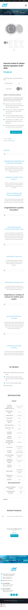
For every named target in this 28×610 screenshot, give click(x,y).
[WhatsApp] (16, 595)
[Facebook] (11, 595)
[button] (3, 1)
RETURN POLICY (15, 601)
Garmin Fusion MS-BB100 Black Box (14, 529)
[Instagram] (14, 595)
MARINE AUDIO (11, 140)
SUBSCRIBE (9, 562)
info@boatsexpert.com (7, 580)
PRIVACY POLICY (21, 600)
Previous (6, 45)
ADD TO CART (17, 132)
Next (22, 45)
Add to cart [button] (15, 535)
